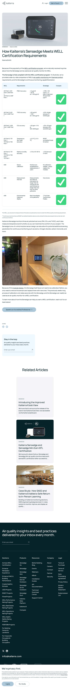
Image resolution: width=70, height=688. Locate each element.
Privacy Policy (64, 674)
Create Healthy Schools (7, 585)
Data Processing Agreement (62, 576)
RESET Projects (7, 593)
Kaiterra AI (23, 607)
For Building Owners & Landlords (6, 630)
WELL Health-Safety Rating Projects (6, 619)
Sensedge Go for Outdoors (23, 587)
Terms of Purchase (61, 564)
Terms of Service (61, 569)
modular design (18, 288)
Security (50, 577)
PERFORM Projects (8, 625)
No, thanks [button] (22, 684)
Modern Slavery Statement (62, 587)
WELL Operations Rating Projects (8, 612)
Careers (49, 566)
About (49, 563)
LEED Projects (6, 590)
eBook (34, 575)
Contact (50, 570)
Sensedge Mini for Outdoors (23, 580)
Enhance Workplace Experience (6, 570)
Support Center (37, 598)
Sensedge (23, 568)
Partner (49, 573)
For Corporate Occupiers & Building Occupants (7, 639)
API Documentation (37, 585)
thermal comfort (57, 77)
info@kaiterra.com (12, 656)
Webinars (35, 572)
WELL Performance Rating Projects (8, 601)
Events (34, 568)
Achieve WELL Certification (6, 564)
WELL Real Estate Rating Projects (7, 607)
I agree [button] (8, 684)
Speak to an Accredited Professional (18, 310)
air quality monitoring (41, 77)
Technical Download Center (35, 592)
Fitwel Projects (7, 597)
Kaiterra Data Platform (23, 601)
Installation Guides (36, 580)
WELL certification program (34, 68)
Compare (23, 610)
